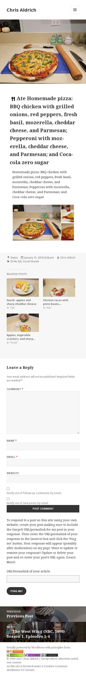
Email (12, 457)
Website (13, 473)
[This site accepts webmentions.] (32, 655)
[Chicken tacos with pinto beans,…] (59, 287)
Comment (15, 389)
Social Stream (31, 261)
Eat (20, 261)
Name (12, 440)
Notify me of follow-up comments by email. (34, 493)
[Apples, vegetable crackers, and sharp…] (23, 323)
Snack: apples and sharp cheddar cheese (21, 302)
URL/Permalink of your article (28, 571)
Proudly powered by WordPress (26, 647)
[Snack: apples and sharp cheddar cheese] (23, 287)
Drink (13, 261)
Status (14, 257)
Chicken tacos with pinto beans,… (55, 302)
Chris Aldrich (21, 10)
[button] (36, 222)
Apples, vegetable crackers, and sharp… (21, 337)
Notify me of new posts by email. (28, 503)
